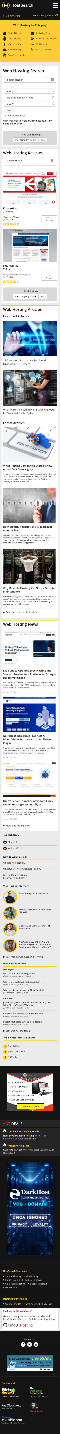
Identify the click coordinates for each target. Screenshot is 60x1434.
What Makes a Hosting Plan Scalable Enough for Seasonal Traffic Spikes (29, 411)
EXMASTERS (10, 266)
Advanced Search (16, 115)
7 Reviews (8, 211)
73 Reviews (8, 269)
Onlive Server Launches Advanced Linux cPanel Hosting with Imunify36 (28, 802)
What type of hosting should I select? (22, 868)
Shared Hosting (15, 33)
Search (10, 110)
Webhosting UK (13, 1303)
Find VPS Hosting (36, 1411)
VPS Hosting (41, 44)
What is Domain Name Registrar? (19, 973)
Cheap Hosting (15, 44)
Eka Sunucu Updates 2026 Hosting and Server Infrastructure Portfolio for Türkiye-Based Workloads (29, 674)
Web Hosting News (20, 624)
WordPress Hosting (17, 55)
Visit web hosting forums (19, 1030)
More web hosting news (18, 825)
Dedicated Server (44, 33)
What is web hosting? (14, 862)
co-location (24, 120)
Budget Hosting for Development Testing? (22, 1021)
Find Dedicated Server (38, 1396)
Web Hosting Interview (15, 886)
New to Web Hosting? (15, 856)
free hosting (37, 120)
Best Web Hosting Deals (10, 1397)
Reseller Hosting (43, 49)
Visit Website (49, 219)
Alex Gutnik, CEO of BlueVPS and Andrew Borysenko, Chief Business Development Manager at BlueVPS (35, 944)
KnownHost (10, 208)
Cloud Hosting (14, 49)
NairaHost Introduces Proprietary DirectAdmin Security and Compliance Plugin (27, 739)
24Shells (12, 1057)
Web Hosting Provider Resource (13, 1423)
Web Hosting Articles (22, 309)
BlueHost (12, 842)
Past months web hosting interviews (24, 956)
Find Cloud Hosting (8, 1408)
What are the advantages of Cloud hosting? (23, 990)
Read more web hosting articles (22, 612)
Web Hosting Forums (44, 15)
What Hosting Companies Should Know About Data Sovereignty (27, 467)
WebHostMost (15, 848)
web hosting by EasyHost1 (39, 1303)
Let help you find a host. (15, 876)
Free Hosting (11, 1287)
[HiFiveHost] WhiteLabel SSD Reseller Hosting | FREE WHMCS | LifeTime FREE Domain (28, 1004)
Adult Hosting (14, 38)
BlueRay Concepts (17, 1051)
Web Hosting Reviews (23, 152)
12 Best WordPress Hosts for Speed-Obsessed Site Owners (25, 362)
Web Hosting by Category (30, 25)
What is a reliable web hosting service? (21, 981)
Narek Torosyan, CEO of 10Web (33, 893)
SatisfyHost (14, 1045)
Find (43, 140)
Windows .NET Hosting (46, 38)
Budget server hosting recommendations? (23, 1013)
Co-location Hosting (15, 1283)
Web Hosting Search (23, 71)
